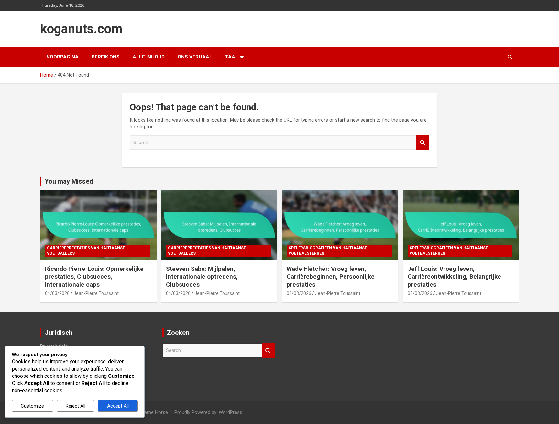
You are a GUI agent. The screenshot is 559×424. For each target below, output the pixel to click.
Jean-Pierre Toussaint (96, 293)
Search (422, 142)
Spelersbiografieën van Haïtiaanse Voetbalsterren (328, 251)
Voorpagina (63, 57)
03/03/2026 (299, 293)
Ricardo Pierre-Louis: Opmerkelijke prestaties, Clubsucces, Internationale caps (94, 276)
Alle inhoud (149, 57)
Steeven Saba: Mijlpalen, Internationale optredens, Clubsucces (202, 276)
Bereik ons (106, 57)
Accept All (118, 406)
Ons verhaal (195, 57)
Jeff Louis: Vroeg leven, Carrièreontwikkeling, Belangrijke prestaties (454, 276)
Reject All (75, 406)
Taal (231, 57)
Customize (32, 406)
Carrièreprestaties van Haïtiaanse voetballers (86, 251)
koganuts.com (81, 29)
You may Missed (69, 181)
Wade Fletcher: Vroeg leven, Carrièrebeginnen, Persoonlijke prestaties (331, 276)
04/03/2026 (57, 293)
